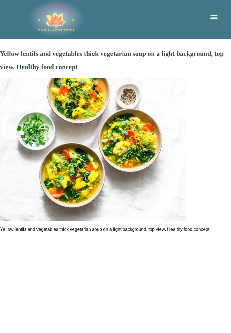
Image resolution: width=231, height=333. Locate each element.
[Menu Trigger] (213, 17)
